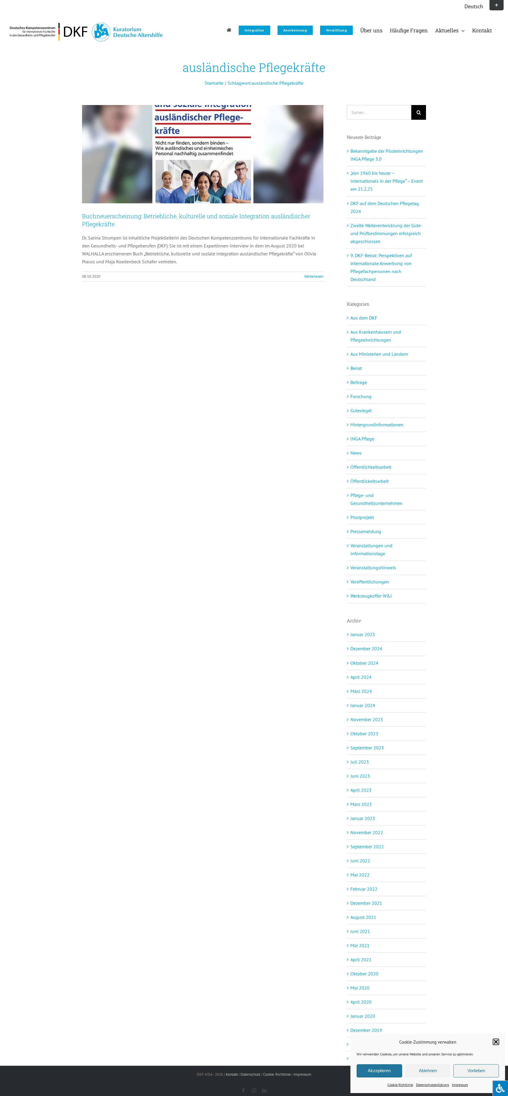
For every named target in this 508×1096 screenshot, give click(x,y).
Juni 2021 (360, 931)
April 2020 (361, 1002)
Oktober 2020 (364, 974)
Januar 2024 (362, 705)
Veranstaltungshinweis (373, 568)
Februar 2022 (363, 889)
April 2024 (361, 677)
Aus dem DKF (363, 318)
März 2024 (361, 691)
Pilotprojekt (362, 517)
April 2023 (361, 790)
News (356, 453)
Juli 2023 (359, 762)
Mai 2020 (360, 988)
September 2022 (367, 846)
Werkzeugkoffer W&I (371, 596)
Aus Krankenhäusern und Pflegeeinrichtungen (375, 336)
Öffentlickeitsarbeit (369, 481)
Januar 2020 (362, 1016)
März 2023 (361, 804)
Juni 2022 (360, 861)
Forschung (361, 396)
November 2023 (366, 719)
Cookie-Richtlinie (400, 1084)
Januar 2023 (362, 818)
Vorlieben (476, 1070)
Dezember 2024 (366, 648)
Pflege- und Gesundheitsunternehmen (376, 499)
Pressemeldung (365, 531)
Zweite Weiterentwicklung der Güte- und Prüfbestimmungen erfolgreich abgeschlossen (386, 233)
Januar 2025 (362, 634)
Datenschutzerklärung (432, 1084)
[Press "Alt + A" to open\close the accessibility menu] (500, 1088)
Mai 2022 (360, 875)
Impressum (460, 1084)
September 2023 (367, 748)
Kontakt (232, 1074)
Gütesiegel (361, 410)
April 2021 (361, 959)
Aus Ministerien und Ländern (379, 354)
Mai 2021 (360, 945)
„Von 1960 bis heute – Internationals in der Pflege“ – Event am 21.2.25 (386, 181)
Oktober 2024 (364, 663)
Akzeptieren (379, 1070)
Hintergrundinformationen (376, 425)
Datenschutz (250, 1074)
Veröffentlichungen (369, 582)
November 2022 (366, 832)
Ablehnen (428, 1070)
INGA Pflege (362, 439)
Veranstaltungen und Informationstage (371, 549)
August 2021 (363, 917)
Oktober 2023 (364, 733)
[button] (496, 1042)
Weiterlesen (313, 276)
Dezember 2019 (366, 1030)
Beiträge (358, 382)
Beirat (356, 368)
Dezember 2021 (366, 903)
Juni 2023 (360, 776)
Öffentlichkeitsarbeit (370, 467)
